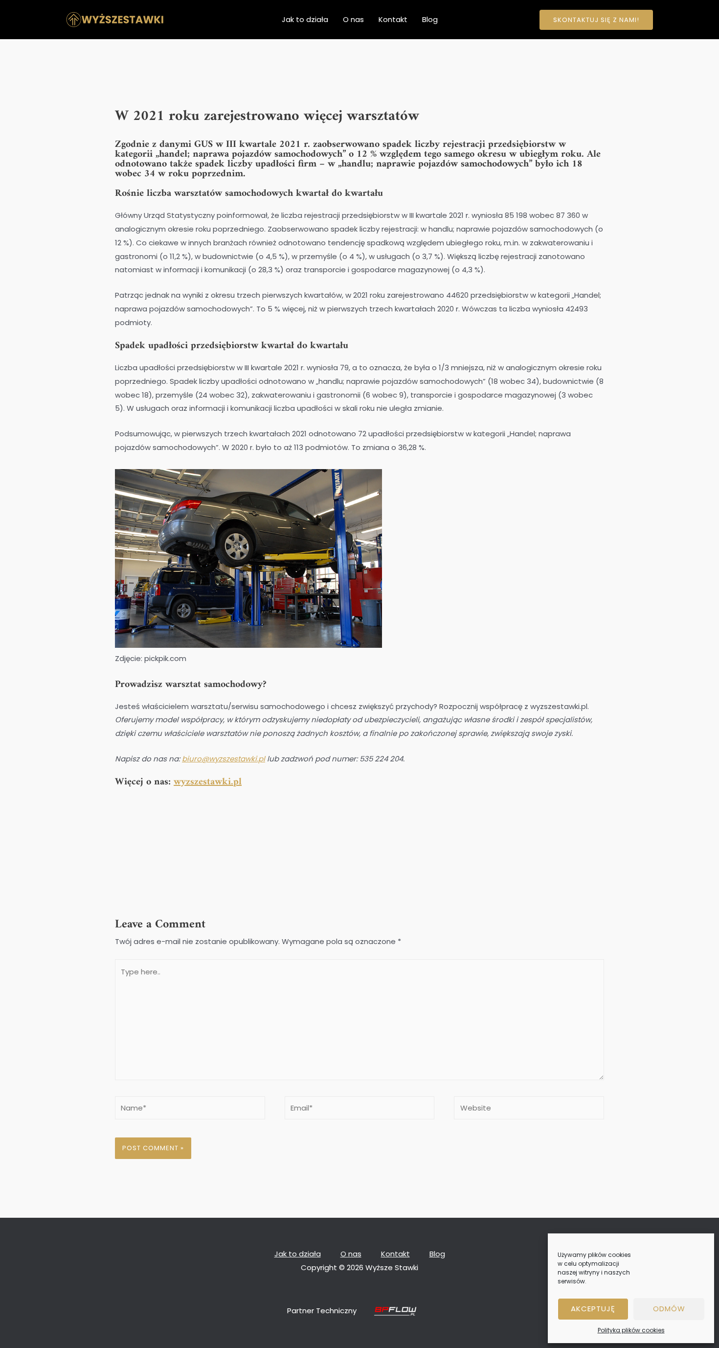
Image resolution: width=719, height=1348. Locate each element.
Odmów (669, 1308)
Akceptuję (593, 1308)
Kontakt (393, 19)
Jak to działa (305, 19)
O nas (353, 19)
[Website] (529, 1110)
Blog (430, 19)
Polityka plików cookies (631, 1330)
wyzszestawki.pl (208, 782)
